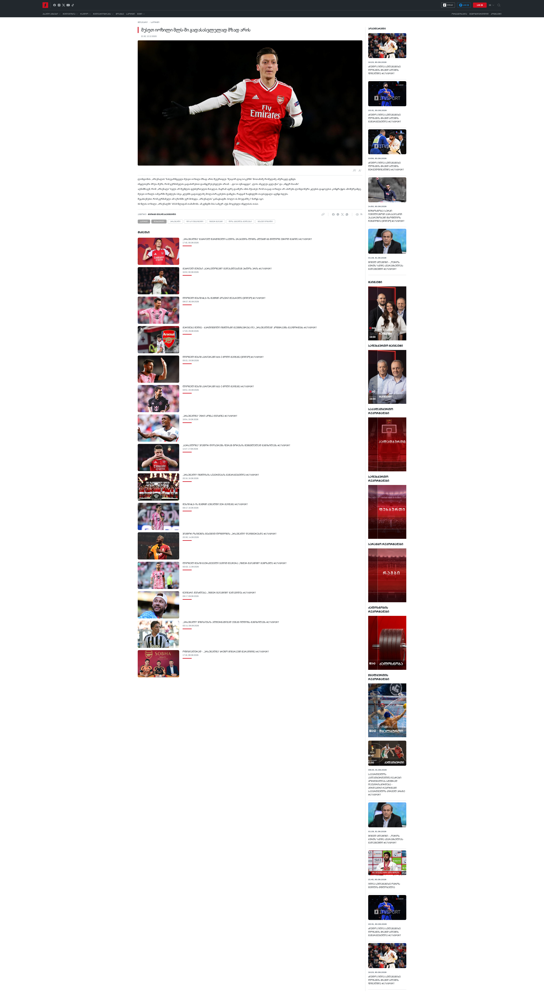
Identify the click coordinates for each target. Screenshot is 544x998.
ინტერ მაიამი (216, 222)
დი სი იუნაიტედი (194, 222)
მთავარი (143, 22)
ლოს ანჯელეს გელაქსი (240, 222)
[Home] (45, 5)
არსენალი (175, 222)
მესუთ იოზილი (265, 222)
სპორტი (155, 22)
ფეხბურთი (159, 222)
